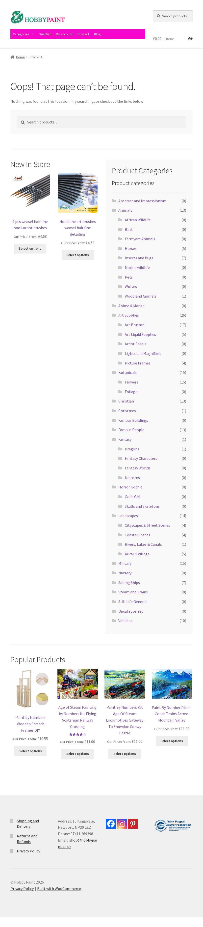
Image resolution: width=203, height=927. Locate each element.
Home (20, 57)
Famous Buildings (133, 420)
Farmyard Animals (140, 238)
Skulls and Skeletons (142, 506)
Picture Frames (138, 363)
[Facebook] (111, 824)
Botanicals (127, 372)
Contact (83, 34)
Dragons (132, 448)
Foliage (131, 391)
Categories (21, 34)
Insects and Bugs (139, 257)
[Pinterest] (133, 824)
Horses (131, 248)
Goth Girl (132, 496)
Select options (30, 248)
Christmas (127, 410)
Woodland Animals (140, 296)
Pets (129, 277)
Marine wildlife (137, 267)
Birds (129, 229)
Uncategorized (130, 611)
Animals (125, 210)
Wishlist (45, 34)
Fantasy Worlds (138, 467)
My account (64, 34)
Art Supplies (128, 315)
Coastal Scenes (137, 534)
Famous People (131, 429)
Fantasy (124, 439)
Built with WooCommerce (59, 888)
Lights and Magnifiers (143, 353)
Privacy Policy (28, 850)
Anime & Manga (131, 305)
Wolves (131, 286)
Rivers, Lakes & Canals (143, 544)
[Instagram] (122, 824)
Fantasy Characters (141, 458)
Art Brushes (135, 324)
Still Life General (132, 601)
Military (124, 563)
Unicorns (132, 477)
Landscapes (128, 515)
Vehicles (125, 620)
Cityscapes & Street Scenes (147, 525)
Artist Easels (135, 343)
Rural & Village (137, 553)
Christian (126, 401)
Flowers (131, 382)
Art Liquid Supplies (140, 334)
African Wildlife (138, 219)
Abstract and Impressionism (142, 200)
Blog (97, 34)
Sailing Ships (129, 582)
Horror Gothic (130, 486)
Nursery (124, 572)
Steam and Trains (133, 591)
